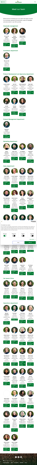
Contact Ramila (21, 208)
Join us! (26, 462)
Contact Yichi (21, 321)
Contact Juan (21, 158)
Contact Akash (5, 272)
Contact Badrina (5, 405)
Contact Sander (21, 386)
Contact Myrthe (29, 364)
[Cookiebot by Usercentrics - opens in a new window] (31, 221)
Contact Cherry (5, 297)
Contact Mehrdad (6, 323)
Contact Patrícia (5, 449)
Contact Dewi (29, 321)
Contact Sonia (13, 342)
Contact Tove (13, 430)
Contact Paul (5, 183)
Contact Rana (29, 426)
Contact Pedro (13, 158)
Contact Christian (14, 113)
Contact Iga (29, 385)
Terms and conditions (6, 462)
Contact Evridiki (21, 114)
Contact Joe (5, 114)
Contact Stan (5, 206)
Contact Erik (5, 44)
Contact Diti (21, 405)
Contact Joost (13, 386)
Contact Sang (13, 272)
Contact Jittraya (13, 251)
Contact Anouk (29, 407)
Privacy (12, 462)
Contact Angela (21, 343)
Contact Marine (5, 161)
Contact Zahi (13, 92)
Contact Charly (13, 297)
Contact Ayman (5, 253)
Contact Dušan (29, 92)
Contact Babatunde (30, 161)
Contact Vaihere (5, 342)
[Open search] (35, 2)
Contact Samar (13, 449)
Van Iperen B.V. (16, 462)
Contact (29, 250)
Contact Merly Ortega (21, 363)
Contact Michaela (22, 426)
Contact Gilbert (21, 251)
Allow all (30, 242)
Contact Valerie (13, 210)
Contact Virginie (21, 273)
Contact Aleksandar (6, 136)
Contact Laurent (5, 94)
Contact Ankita (5, 383)
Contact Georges (21, 183)
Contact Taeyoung (30, 183)
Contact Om (29, 273)
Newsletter (21, 462)
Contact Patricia (13, 46)
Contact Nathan (13, 364)
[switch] (14, 236)
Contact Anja (5, 364)
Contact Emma (29, 298)
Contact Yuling (5, 426)
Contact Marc (5, 69)
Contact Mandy (21, 43)
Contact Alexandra (30, 343)
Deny (18, 242)
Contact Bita (29, 206)
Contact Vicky (21, 298)
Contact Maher (21, 92)
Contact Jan (13, 405)
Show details (32, 239)
